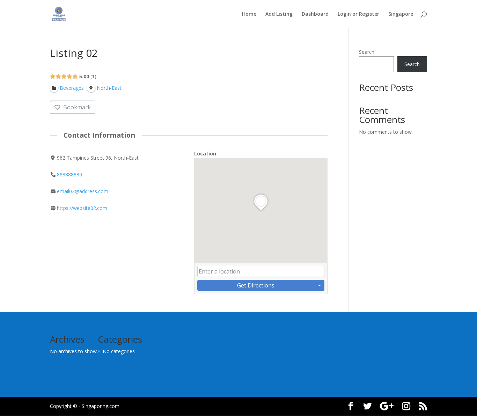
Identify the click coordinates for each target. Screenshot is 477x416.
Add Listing (279, 14)
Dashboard (315, 14)
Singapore (400, 14)
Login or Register (358, 14)
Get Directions (255, 285)
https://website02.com (82, 208)
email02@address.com (82, 191)
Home (249, 14)
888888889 (69, 174)
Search (366, 52)
